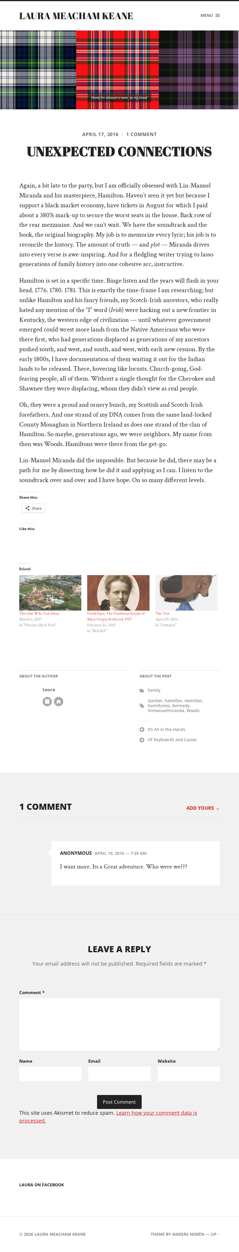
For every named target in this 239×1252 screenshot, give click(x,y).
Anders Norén (188, 1234)
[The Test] (186, 593)
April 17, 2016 (100, 134)
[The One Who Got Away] (50, 593)
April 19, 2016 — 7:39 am (121, 853)
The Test (162, 613)
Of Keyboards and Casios (172, 739)
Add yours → (203, 808)
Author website (58, 701)
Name (25, 1061)
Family (154, 690)
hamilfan (173, 700)
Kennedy (180, 705)
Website (167, 1061)
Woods (193, 710)
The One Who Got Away (39, 613)
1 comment (141, 134)
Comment (32, 992)
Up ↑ (215, 1234)
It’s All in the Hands (166, 729)
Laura (49, 689)
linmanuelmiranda (166, 710)
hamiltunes (159, 705)
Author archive (47, 701)
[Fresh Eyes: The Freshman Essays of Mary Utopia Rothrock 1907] (118, 593)
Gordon (155, 700)
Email (94, 1061)
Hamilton (193, 700)
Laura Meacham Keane (76, 15)
